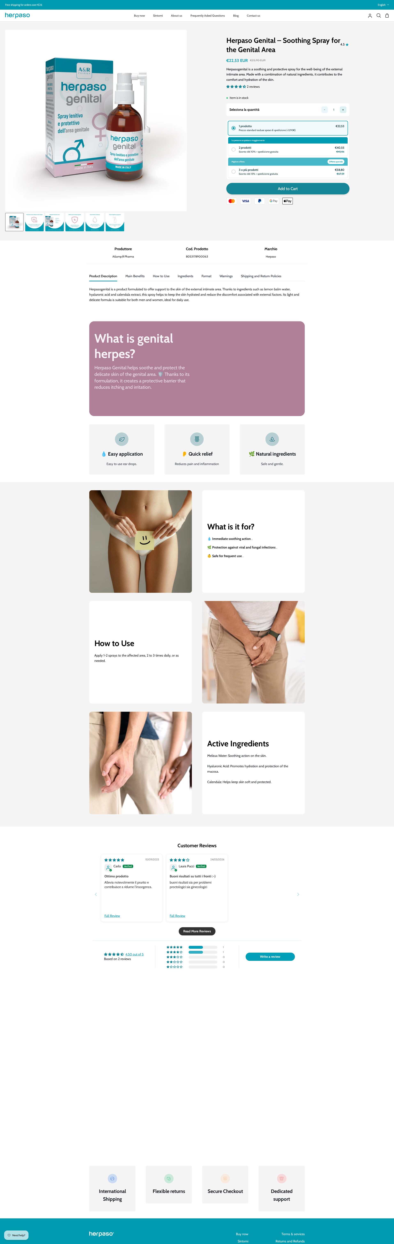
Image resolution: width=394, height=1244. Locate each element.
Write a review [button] (270, 957)
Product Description (103, 276)
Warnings (226, 276)
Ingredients (185, 276)
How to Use (161, 276)
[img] (114, 860)
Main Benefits (135, 276)
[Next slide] (298, 894)
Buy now (242, 1234)
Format (206, 276)
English (382, 4)
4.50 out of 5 (134, 954)
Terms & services (293, 1234)
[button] (236, 87)
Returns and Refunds (290, 1241)
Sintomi (243, 1241)
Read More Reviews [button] (197, 931)
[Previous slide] (96, 894)
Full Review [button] (112, 916)
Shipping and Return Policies (261, 276)
